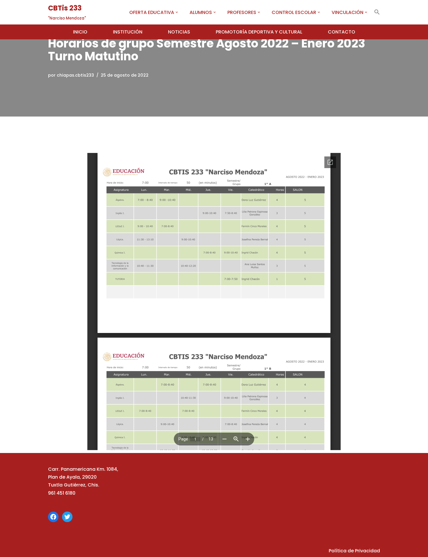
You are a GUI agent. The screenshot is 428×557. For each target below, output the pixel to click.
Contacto (341, 32)
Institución (127, 32)
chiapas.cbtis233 (75, 75)
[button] (177, 12)
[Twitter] (67, 517)
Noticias (179, 32)
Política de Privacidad (354, 550)
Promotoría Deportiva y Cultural (259, 32)
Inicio (80, 32)
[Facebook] (53, 517)
